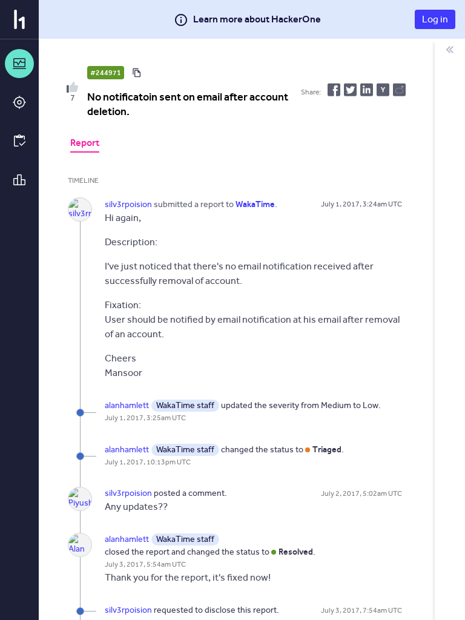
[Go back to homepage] (19, 19)
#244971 (105, 72)
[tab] (84, 144)
